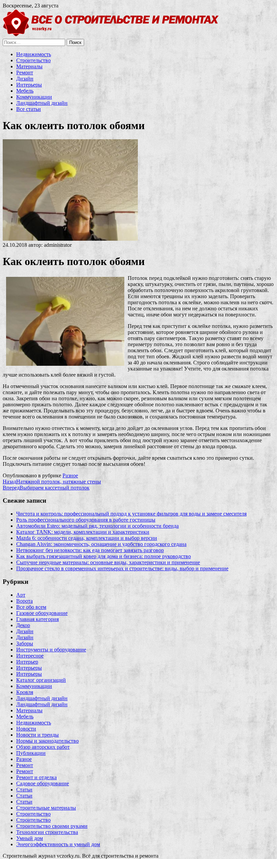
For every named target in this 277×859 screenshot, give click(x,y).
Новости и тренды (37, 735)
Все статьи (28, 109)
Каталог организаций (41, 680)
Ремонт (24, 72)
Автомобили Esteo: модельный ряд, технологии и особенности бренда (97, 526)
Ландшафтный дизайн (42, 103)
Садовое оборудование (42, 783)
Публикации (31, 753)
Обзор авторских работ (43, 747)
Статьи (24, 789)
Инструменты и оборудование (51, 649)
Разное (70, 475)
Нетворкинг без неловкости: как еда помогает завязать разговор (90, 550)
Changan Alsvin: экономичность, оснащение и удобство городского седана (101, 544)
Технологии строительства (47, 832)
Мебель (24, 91)
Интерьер (27, 662)
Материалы (29, 66)
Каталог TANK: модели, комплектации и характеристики (82, 532)
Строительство (33, 60)
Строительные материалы (46, 808)
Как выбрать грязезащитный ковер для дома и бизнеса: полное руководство (103, 556)
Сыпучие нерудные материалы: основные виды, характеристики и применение (108, 562)
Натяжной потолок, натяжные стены (52, 481)
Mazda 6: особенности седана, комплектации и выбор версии (86, 538)
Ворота (24, 601)
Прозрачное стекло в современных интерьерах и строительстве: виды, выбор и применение (122, 568)
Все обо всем (31, 607)
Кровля (24, 692)
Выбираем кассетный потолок (46, 488)
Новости (26, 729)
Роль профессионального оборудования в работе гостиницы (85, 520)
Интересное (30, 656)
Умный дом (29, 838)
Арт (20, 595)
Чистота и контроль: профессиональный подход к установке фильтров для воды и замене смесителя (131, 514)
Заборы (24, 643)
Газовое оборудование (42, 613)
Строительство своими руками (51, 826)
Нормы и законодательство (47, 741)
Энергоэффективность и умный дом (58, 844)
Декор (23, 625)
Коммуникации (34, 97)
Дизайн (24, 78)
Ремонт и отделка (36, 777)
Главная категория (37, 619)
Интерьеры (29, 85)
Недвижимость (33, 54)
